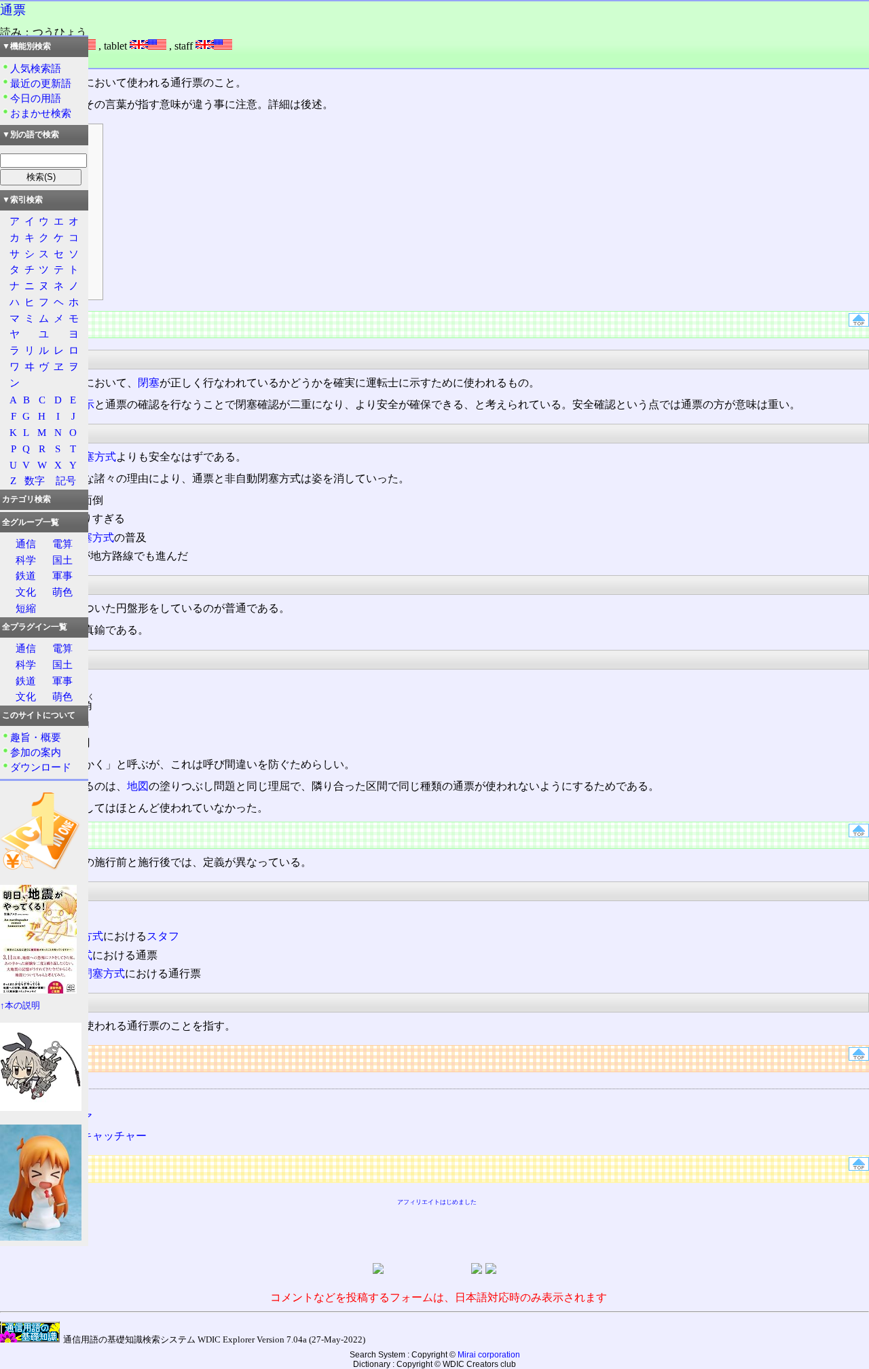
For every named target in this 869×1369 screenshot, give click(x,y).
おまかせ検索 (40, 113)
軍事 (62, 575)
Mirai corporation (489, 1354)
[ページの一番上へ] (859, 323)
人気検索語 (35, 68)
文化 (26, 592)
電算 (62, 543)
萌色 (62, 592)
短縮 (26, 608)
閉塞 (149, 382)
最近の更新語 (40, 83)
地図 (138, 786)
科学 (26, 560)
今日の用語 (35, 98)
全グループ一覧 (30, 522)
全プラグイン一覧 (34, 627)
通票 (13, 10)
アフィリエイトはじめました (437, 1202)
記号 (66, 480)
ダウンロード (40, 767)
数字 (34, 480)
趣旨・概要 (35, 737)
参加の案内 (35, 752)
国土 (62, 560)
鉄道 (26, 575)
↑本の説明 (20, 1005)
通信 (26, 543)
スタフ (163, 936)
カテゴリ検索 (26, 499)
